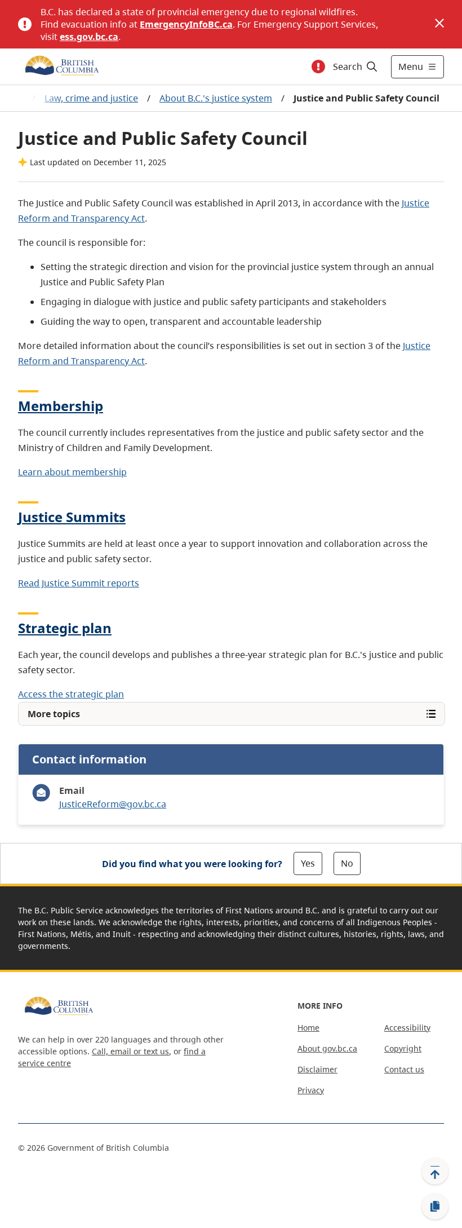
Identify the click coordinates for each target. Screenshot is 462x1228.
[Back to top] (434, 1171)
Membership (60, 405)
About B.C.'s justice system (215, 98)
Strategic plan (65, 628)
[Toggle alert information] (318, 66)
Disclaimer (317, 1069)
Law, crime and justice (91, 98)
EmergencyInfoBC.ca (186, 24)
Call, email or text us (130, 1051)
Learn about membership (72, 472)
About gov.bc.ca (327, 1048)
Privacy (310, 1090)
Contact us (404, 1069)
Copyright (402, 1048)
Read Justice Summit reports (78, 583)
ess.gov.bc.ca (89, 36)
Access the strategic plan (71, 694)
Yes (308, 863)
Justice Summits (72, 516)
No (347, 863)
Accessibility (407, 1027)
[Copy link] (434, 1206)
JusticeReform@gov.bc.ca (112, 804)
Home (308, 1027)
